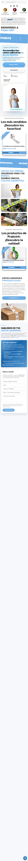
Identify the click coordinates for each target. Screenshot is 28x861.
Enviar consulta (8, 410)
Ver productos (14, 70)
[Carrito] (17, 6)
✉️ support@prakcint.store (8, 365)
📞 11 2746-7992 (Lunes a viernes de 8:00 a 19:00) (13, 363)
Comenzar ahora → (14, 64)
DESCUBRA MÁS (13, 298)
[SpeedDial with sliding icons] (25, 858)
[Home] (11, 6)
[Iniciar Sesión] (14, 6)
